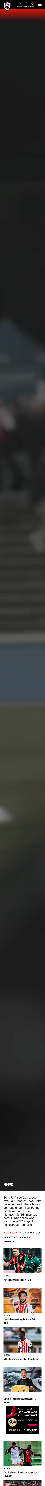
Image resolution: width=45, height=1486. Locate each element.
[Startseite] (7, 4)
